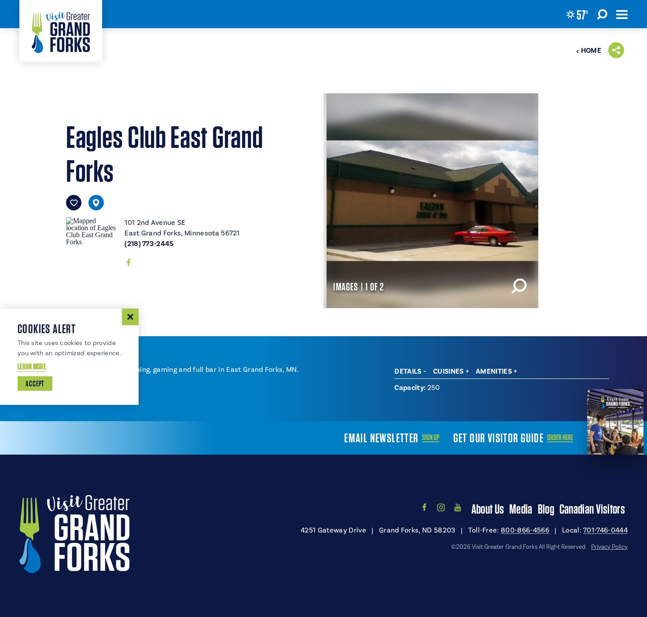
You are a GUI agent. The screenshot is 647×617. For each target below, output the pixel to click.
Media (521, 509)
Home (591, 50)
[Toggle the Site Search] (602, 14)
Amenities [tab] (494, 371)
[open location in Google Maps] (92, 231)
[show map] (96, 202)
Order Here (560, 437)
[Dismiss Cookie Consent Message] (130, 316)
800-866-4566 (525, 530)
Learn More (32, 366)
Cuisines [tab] (448, 371)
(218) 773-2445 (149, 243)
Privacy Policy (609, 547)
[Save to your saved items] (73, 202)
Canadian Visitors (592, 509)
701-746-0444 (605, 530)
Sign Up (430, 437)
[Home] (60, 31)
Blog (546, 509)
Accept (35, 383)
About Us (487, 509)
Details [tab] (407, 371)
